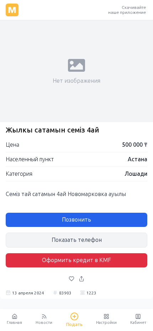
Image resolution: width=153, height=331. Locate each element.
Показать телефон (77, 240)
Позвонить (76, 219)
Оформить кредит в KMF (76, 260)
